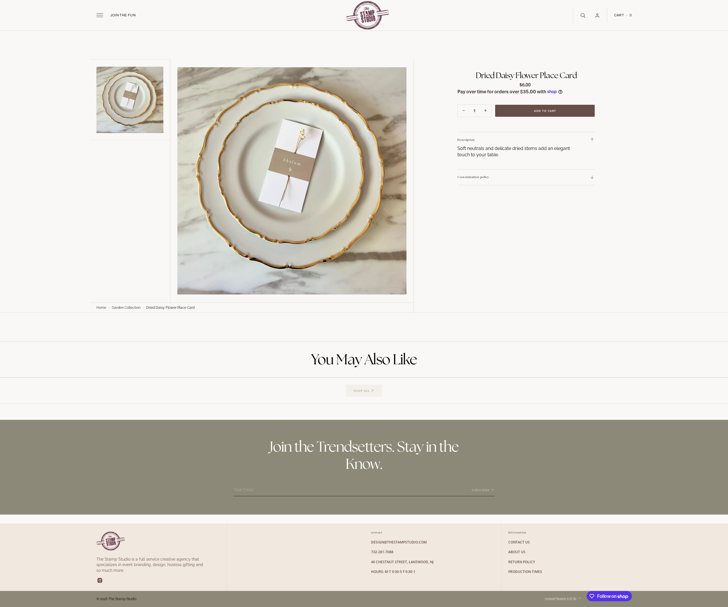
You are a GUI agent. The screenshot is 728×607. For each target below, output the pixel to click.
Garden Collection (126, 308)
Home (101, 308)
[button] (99, 15)
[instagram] (99, 580)
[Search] (582, 15)
